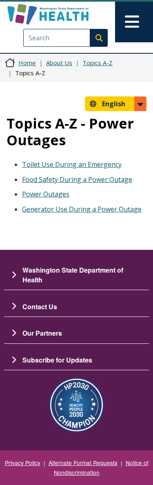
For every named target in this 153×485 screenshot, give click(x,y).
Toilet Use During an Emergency (72, 164)
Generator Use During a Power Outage (82, 209)
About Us (59, 63)
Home (27, 63)
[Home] (62, 14)
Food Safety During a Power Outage (77, 179)
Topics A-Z (97, 63)
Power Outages (45, 194)
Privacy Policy (22, 463)
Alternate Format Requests (83, 463)
